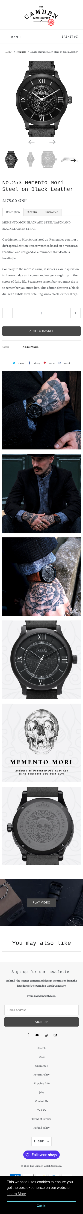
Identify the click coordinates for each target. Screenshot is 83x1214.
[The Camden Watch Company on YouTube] (37, 1035)
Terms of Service (41, 1119)
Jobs (41, 1092)
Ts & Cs (41, 1110)
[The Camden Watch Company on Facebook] (28, 1035)
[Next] (52, 142)
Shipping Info (41, 1083)
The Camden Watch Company (45, 1166)
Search (42, 1048)
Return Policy (41, 1074)
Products (22, 52)
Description (13, 212)
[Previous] (31, 142)
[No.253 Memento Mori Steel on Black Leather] (41, 99)
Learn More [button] (16, 1194)
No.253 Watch (31, 347)
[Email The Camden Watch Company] (55, 1035)
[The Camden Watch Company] (41, 16)
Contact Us (41, 1101)
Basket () (69, 36)
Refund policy (41, 1128)
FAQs (41, 1057)
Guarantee (51, 212)
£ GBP (39, 1141)
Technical (32, 212)
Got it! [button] (42, 1206)
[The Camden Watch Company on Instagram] (46, 1035)
